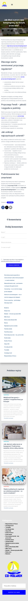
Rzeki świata (7, 338)
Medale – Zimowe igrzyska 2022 (12, 313)
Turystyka (10, 202)
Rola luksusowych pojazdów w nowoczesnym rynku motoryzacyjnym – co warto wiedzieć (14, 277)
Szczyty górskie (8, 347)
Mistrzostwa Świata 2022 (10, 319)
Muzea (6, 322)
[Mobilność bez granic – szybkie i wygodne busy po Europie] (14, 384)
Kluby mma (7, 310)
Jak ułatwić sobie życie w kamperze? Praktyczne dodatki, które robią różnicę (13, 446)
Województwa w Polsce (10, 356)
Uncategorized (8, 353)
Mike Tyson (7, 316)
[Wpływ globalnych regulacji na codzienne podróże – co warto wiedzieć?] (14, 476)
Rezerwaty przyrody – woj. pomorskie (14, 334)
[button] (12, 4)
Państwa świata (8, 328)
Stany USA (6, 344)
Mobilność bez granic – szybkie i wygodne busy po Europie (13, 399)
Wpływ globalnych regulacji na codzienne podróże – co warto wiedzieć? (14, 491)
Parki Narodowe (8, 332)
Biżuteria (6, 307)
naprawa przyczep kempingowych (17, 46)
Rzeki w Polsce (8, 341)
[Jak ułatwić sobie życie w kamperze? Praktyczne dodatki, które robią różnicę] (14, 431)
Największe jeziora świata (10, 325)
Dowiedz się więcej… (9, 418)
